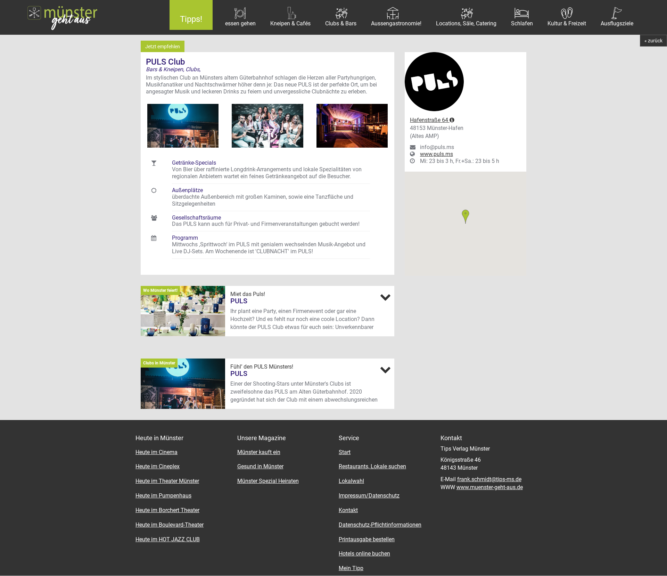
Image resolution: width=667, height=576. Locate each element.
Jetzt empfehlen (162, 46)
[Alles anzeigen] (385, 297)
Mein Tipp (351, 568)
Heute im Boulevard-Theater (169, 524)
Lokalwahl (351, 481)
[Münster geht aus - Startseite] (79, 17)
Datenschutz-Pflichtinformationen (380, 524)
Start (345, 452)
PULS (238, 301)
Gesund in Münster (260, 466)
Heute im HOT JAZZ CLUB (167, 539)
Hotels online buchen (364, 553)
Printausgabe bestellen (367, 539)
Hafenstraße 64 (430, 120)
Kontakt (348, 510)
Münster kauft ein (258, 452)
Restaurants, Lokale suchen (372, 466)
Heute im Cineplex (157, 466)
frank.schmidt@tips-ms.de (489, 479)
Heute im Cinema (156, 452)
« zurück (653, 40)
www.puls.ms (436, 154)
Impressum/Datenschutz (369, 495)
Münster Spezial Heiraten (268, 481)
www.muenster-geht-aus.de (489, 487)
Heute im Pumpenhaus (163, 495)
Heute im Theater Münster (167, 481)
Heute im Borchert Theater (167, 510)
